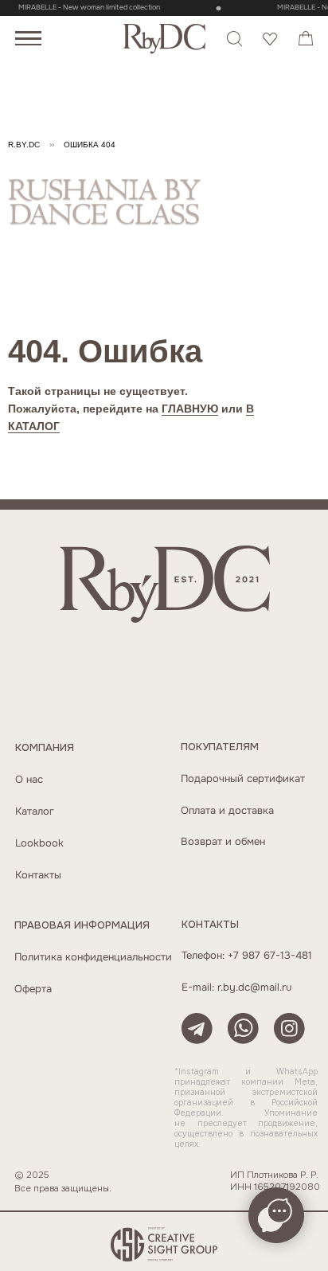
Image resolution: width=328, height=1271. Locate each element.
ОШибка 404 (89, 144)
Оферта (33, 989)
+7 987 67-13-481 (270, 955)
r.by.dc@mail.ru (254, 987)
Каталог (34, 811)
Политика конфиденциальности (93, 957)
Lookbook (39, 843)
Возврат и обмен (223, 841)
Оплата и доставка (227, 810)
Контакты (38, 875)
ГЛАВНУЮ (190, 408)
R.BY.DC (24, 144)
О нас (29, 779)
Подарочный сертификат (243, 778)
